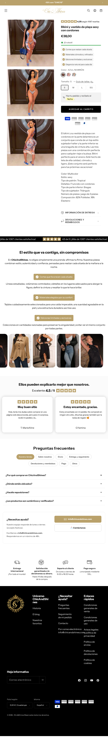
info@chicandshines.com (80, 519)
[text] (81, 153)
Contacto (63, 623)
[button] (6, 10)
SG (91, 87)
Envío (60, 457)
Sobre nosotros (45, 457)
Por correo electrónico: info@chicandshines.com (71, 631)
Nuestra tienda (25, 457)
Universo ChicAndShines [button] (40, 599)
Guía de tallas (83, 81)
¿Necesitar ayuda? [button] (65, 597)
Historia (37, 608)
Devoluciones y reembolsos (43, 463)
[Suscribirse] (42, 679)
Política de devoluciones (91, 652)
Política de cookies (89, 661)
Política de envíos (89, 643)
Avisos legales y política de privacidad (91, 632)
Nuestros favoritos (37, 622)
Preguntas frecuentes (64, 607)
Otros (74, 463)
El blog (36, 614)
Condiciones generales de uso (90, 620)
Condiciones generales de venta (90, 608)
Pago (63, 463)
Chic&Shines (19, 715)
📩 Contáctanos (78, 528)
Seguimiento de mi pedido (65, 616)
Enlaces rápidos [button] (89, 597)
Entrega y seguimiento (79, 457)
